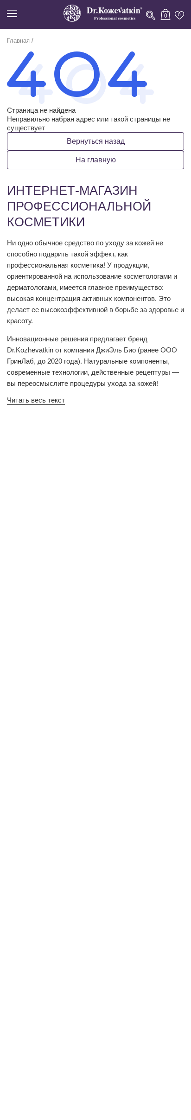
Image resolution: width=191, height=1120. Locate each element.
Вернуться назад (96, 141)
